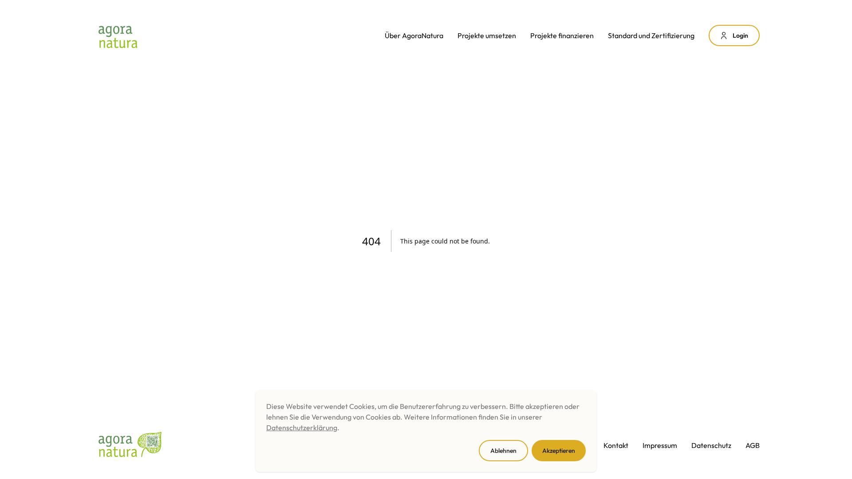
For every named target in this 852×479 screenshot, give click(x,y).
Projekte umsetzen (487, 35)
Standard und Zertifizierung (651, 35)
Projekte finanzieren (562, 35)
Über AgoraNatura (414, 35)
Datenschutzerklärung (301, 427)
